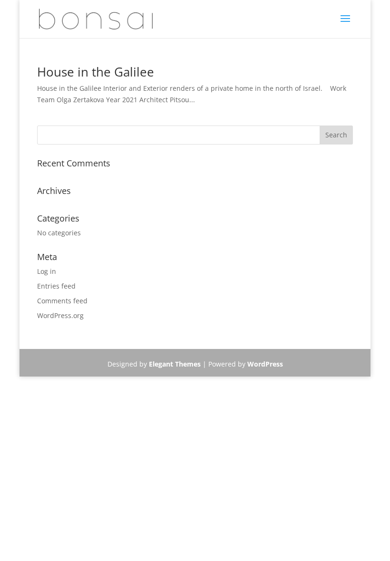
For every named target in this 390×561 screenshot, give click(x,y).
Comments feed (62, 300)
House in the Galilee (95, 71)
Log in (46, 271)
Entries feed (56, 285)
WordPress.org (60, 315)
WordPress (265, 363)
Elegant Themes (175, 363)
